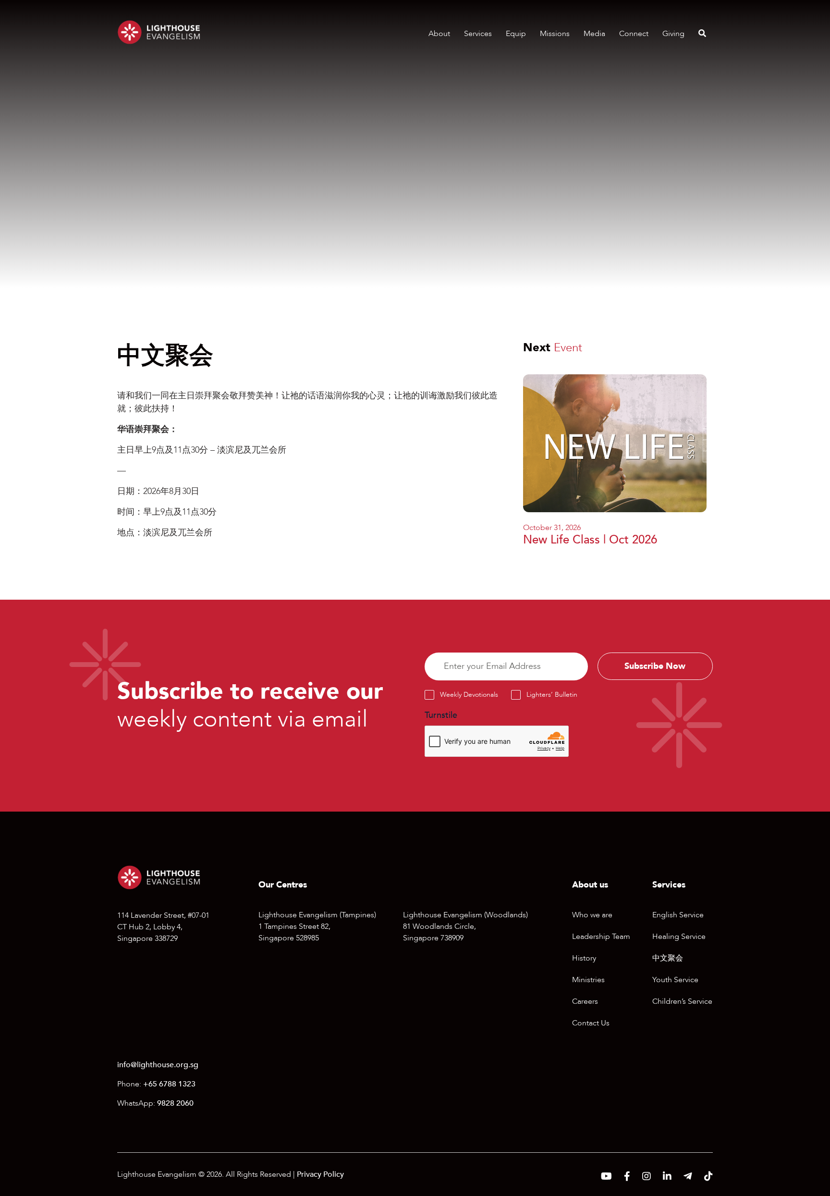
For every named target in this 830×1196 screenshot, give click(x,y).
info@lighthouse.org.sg (157, 1065)
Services (478, 33)
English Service (678, 915)
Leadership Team (601, 936)
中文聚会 (667, 958)
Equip (516, 33)
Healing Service (679, 936)
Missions (555, 33)
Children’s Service (682, 1001)
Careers (585, 1001)
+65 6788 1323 (169, 1084)
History (584, 958)
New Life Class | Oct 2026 (590, 540)
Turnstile (441, 715)
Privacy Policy (320, 1174)
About (439, 33)
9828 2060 (175, 1103)
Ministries (588, 979)
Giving (673, 33)
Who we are (592, 915)
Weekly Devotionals (469, 694)
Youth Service (675, 979)
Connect (633, 33)
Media (594, 33)
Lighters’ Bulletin (551, 694)
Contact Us (591, 1023)
